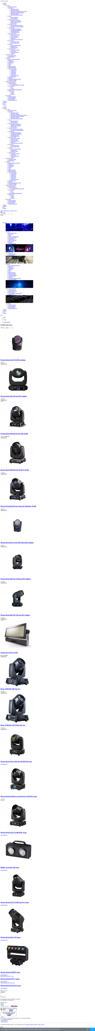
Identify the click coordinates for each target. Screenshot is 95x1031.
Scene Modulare (11, 99)
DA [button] (92, 1029)
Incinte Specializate (15, 37)
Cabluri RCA (13, 71)
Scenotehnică (8, 95)
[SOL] (9, 1015)
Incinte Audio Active (15, 43)
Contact (4, 104)
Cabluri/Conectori (12, 48)
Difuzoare (10, 44)
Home (4, 317)
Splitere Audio (14, 23)
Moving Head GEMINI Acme (10, 972)
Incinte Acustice (14, 35)
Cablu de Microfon (15, 52)
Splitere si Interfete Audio (13, 19)
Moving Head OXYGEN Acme (11, 985)
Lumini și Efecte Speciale (11, 81)
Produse (4, 4)
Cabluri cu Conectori (15, 50)
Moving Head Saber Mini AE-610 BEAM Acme (16, 761)
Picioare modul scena (12, 100)
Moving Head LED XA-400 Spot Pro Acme (15, 902)
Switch (12, 92)
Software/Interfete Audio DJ (14, 59)
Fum (12, 87)
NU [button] (87, 1029)
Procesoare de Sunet (12, 24)
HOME (4, 3)
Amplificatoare (11, 27)
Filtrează (2, 992)
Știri (4, 103)
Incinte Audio (11, 40)
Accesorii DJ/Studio (12, 80)
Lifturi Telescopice (12, 97)
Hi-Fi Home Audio (9, 54)
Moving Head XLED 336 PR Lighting (13, 360)
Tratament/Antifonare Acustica (14, 79)
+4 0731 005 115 (4, 1021)
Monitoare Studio (11, 66)
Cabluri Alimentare (15, 75)
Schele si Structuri (12, 96)
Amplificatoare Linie (15, 32)
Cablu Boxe (13, 51)
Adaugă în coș (3, 400)
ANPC (42, 1024)
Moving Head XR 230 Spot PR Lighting (14, 396)
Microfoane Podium (15, 13)
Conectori (13, 53)
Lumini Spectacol (11, 82)
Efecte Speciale (11, 86)
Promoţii (5, 102)
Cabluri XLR (13, 73)
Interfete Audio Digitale (15, 21)
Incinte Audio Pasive (15, 41)
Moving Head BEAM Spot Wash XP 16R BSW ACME (18, 506)
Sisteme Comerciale (12, 33)
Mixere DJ (10, 60)
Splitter (12, 93)
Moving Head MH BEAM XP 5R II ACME (15, 470)
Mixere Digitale (14, 18)
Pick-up (9, 64)
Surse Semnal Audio (12, 6)
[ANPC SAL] (9, 1011)
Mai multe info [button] (57, 1029)
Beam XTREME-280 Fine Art (10, 689)
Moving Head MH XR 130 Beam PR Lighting (16, 579)
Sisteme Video (11, 90)
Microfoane (10, 7)
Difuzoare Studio (14, 47)
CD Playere (10, 62)
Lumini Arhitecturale (12, 83)
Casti (9, 65)
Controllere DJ (11, 61)
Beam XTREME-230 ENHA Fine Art (13, 725)
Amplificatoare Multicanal (16, 30)
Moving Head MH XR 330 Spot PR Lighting (15, 615)
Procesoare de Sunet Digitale (17, 25)
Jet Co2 (12, 88)
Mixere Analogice (14, 17)
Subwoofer (13, 38)
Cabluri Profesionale (12, 68)
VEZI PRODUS (4, 764)
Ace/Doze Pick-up (12, 76)
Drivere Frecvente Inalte (16, 45)
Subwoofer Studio (12, 67)
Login (3, 212)
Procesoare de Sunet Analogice (17, 26)
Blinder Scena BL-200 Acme (10, 867)
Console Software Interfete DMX (15, 89)
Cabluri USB (13, 69)
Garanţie (2, 1004)
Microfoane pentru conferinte (17, 14)
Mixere (9, 16)
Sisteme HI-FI (11, 57)
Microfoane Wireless (15, 10)
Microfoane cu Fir (14, 9)
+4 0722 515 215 (13, 210)
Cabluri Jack (13, 72)
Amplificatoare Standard (16, 28)
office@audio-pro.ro (5, 210)
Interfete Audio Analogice (16, 20)
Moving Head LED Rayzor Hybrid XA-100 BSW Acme (19, 796)
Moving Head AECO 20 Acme (10, 937)
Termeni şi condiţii (29, 1024)
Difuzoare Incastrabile (15, 34)
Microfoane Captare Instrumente (17, 12)
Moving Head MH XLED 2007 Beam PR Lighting (17, 542)
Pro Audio (8, 5)
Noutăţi (4, 101)
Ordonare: (3, 327)
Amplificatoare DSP (15, 31)
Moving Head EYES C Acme (10, 979)
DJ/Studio (8, 58)
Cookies (39, 1024)
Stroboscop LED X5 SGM (9, 652)
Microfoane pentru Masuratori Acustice (19, 11)
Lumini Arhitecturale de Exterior (17, 85)
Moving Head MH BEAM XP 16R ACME (14, 433)
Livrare (2, 1003)
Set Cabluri (13, 74)
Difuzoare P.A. (14, 46)
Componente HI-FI (12, 55)
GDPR (35, 1024)
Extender (13, 94)
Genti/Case (10, 78)
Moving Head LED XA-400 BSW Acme (13, 832)
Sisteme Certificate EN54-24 (17, 39)
